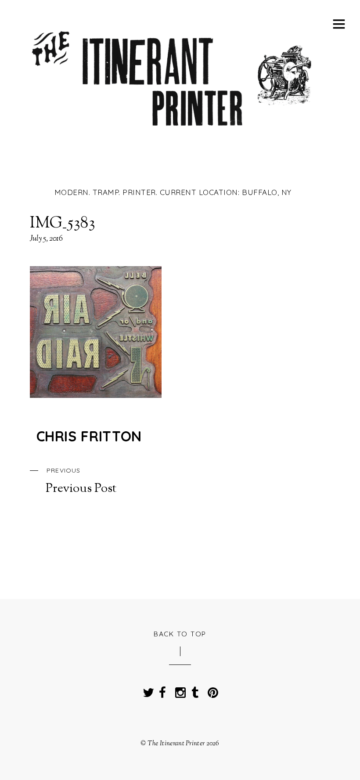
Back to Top (180, 633)
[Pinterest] (211, 690)
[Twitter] (146, 690)
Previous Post (81, 481)
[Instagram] (179, 690)
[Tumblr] (195, 690)
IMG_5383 (63, 223)
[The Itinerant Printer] (173, 131)
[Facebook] (162, 690)
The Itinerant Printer (176, 743)
